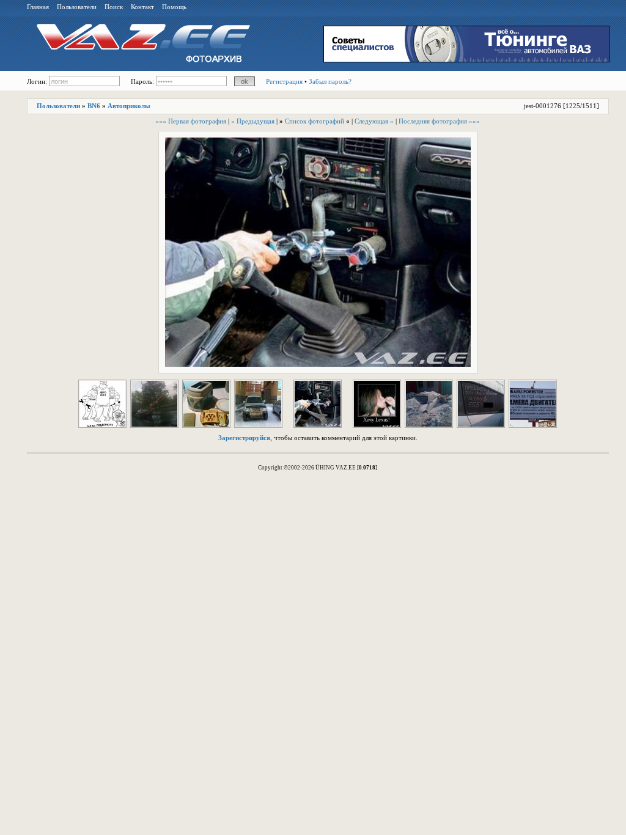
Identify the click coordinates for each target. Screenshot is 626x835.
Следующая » (374, 121)
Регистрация (284, 81)
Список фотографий (314, 121)
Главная (38, 6)
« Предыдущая (252, 121)
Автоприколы (129, 105)
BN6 (93, 105)
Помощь (174, 6)
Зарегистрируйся (244, 437)
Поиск (114, 6)
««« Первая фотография (190, 121)
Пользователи (77, 6)
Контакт (142, 6)
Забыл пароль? (330, 81)
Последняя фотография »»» (439, 121)
